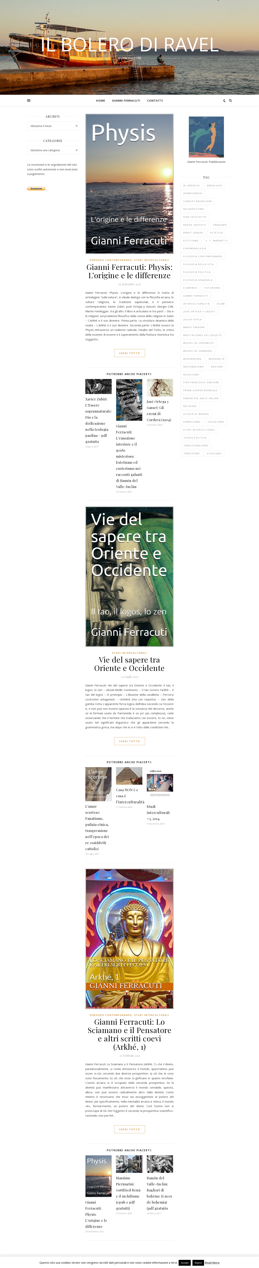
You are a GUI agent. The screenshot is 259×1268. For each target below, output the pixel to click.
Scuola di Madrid (196, 414)
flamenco (190, 287)
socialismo (216, 421)
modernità (217, 358)
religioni (190, 406)
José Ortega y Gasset (199, 311)
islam (221, 303)
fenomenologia (194, 248)
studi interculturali (199, 429)
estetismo (191, 240)
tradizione (191, 453)
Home (100, 100)
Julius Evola (192, 319)
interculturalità (196, 303)
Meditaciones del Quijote (202, 335)
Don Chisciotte (194, 216)
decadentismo (193, 209)
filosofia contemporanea (202, 256)
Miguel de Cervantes (198, 342)
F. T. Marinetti (217, 240)
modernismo (192, 358)
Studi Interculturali (151, 260)
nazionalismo (193, 366)
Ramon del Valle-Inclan (201, 398)
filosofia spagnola (198, 280)
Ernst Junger (193, 232)
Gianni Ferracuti (126, 100)
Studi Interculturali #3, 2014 (158, 812)
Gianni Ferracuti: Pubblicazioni (206, 162)
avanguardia (192, 193)
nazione (217, 366)
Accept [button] (184, 1262)
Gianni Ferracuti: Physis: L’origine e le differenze (129, 271)
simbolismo (192, 421)
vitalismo (214, 453)
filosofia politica (197, 272)
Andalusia (214, 185)
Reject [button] (198, 1262)
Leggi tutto (129, 353)
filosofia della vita (198, 264)
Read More (212, 1262)
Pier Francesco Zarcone (201, 382)
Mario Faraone (194, 327)
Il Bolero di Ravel (129, 43)
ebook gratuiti (194, 224)
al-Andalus (191, 185)
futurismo (213, 287)
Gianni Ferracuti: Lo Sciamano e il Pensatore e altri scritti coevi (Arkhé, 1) (130, 1034)
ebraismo (220, 224)
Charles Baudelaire (197, 201)
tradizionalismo (196, 445)
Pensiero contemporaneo (111, 260)
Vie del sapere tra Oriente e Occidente (129, 663)
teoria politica (195, 437)
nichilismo (191, 374)
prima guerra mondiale (200, 390)
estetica (216, 232)
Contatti (155, 100)
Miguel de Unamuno (197, 350)
